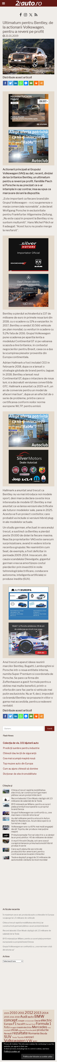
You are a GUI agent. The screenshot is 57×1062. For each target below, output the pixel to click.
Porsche (29, 1030)
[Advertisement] (28, 883)
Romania (33, 1033)
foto (7, 1027)
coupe (21, 1020)
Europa (8, 1023)
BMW (39, 1016)
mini (49, 1028)
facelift (21, 1024)
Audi (23, 1017)
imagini (13, 1027)
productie (43, 1030)
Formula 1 (43, 1024)
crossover (29, 1021)
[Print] (36, 83)
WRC (35, 1041)
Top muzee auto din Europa (18, 763)
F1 (14, 1024)
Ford (33, 1024)
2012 (29, 1012)
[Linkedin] (15, 83)
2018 (17, 1017)
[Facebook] (5, 83)
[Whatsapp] (20, 83)
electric (46, 1020)
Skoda (43, 1033)
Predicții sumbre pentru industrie (21, 748)
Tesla (14, 1037)
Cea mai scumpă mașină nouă (19, 758)
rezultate (20, 1033)
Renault (8, 1033)
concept (10, 1020)
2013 (37, 1013)
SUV (8, 1036)
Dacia (37, 1020)
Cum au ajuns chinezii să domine (20, 768)
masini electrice (24, 1027)
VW (29, 1041)
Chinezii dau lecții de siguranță (19, 753)
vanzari (29, 1037)
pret (34, 1030)
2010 (13, 1013)
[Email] (31, 83)
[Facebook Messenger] (26, 83)
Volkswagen (15, 1040)
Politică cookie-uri (12, 1051)
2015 (6, 1017)
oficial (14, 1030)
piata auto (21, 1030)
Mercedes (39, 1027)
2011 (21, 1013)
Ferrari (28, 1024)
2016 (12, 1017)
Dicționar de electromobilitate (20, 773)
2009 (6, 1013)
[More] (41, 83)
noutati (7, 1030)
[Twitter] (10, 83)
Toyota (20, 1037)
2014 (45, 1013)
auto (31, 1016)
